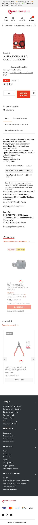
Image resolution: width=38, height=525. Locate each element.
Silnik (34, 25)
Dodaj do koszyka (23, 94)
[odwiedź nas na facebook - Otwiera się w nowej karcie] (3, 515)
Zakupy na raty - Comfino (12, 409)
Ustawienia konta (9, 442)
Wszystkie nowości (9, 325)
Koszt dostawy (8, 418)
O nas (5, 451)
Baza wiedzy (7, 454)
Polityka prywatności (10, 468)
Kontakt (6, 460)
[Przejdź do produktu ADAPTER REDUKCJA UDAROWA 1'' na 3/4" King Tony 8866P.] (19, 264)
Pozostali (6, 53)
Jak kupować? (8, 463)
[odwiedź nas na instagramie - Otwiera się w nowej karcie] (7, 515)
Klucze (5, 478)
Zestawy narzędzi (9, 486)
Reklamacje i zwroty (10, 421)
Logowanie (7, 433)
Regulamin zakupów (10, 424)
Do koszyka (19, 307)
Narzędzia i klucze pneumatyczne (14, 484)
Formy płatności (9, 415)
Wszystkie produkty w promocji (15, 241)
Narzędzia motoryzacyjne (22, 25)
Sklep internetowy (16, 522)
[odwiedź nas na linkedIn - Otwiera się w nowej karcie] (11, 515)
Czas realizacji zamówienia (12, 406)
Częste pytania (8, 466)
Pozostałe (8, 25)
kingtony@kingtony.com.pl (13, 206)
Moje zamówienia (9, 436)
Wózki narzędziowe (10, 489)
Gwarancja (7, 457)
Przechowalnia (8, 439)
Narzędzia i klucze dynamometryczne (16, 481)
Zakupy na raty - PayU (10, 412)
